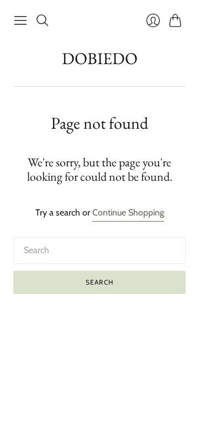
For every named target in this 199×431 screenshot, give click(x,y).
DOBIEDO (100, 58)
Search (99, 282)
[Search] (42, 20)
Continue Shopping (128, 212)
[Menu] (20, 20)
